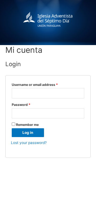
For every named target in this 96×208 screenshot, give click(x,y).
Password (21, 105)
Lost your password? (29, 143)
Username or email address (35, 85)
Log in (27, 132)
